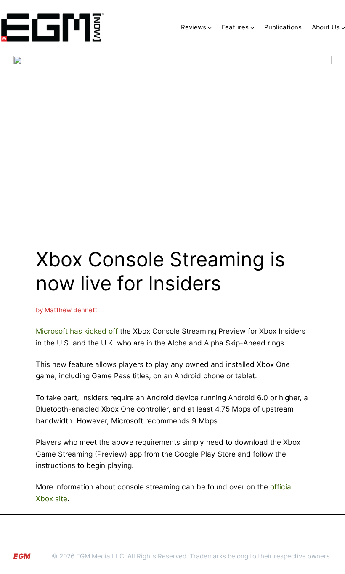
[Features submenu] (252, 27)
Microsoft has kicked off (77, 331)
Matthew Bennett (71, 310)
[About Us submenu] (343, 27)
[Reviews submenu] (210, 27)
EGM (21, 556)
